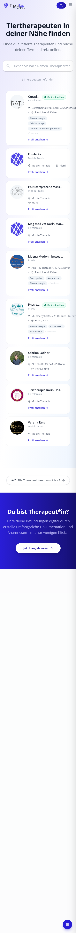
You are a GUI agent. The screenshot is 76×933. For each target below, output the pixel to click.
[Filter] (67, 924)
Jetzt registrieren (35, 548)
